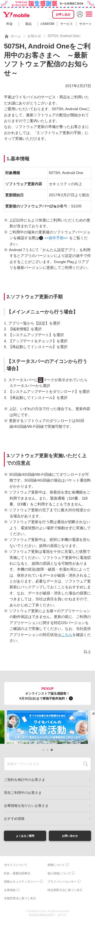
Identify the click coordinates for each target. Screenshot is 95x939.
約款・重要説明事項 (17, 873)
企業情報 (10, 890)
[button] (43, 750)
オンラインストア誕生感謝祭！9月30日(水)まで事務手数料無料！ (44, 693)
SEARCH (85, 764)
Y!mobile (16, 14)
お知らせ (34, 36)
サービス (66, 24)
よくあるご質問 (25, 835)
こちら (66, 635)
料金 (9, 24)
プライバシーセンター (62, 881)
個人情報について (59, 873)
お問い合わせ (70, 835)
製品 (28, 24)
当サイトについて (15, 864)
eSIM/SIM (47, 24)
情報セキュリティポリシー (21, 881)
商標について (56, 864)
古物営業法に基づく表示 (20, 898)
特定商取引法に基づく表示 (65, 890)
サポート (85, 24)
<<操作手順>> (56, 238)
